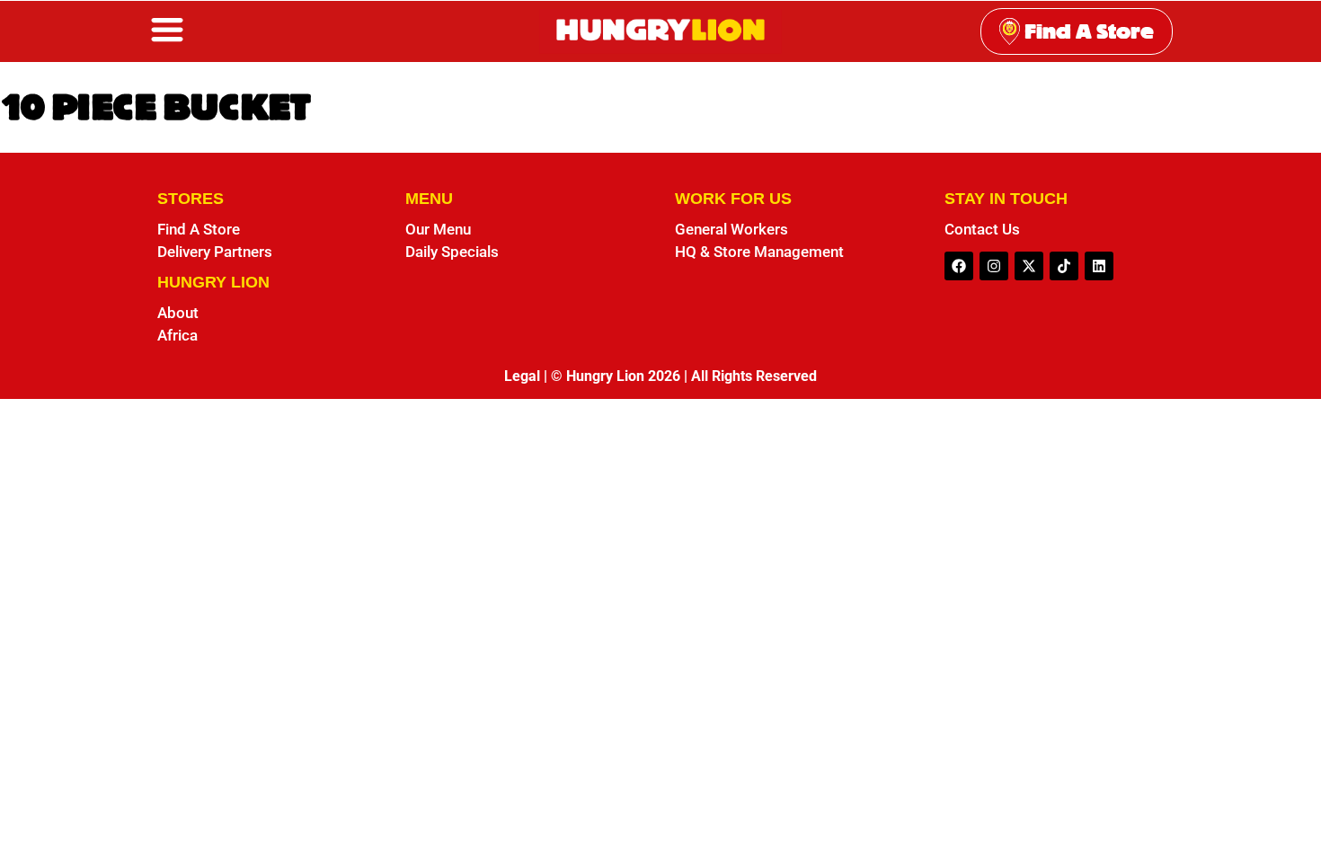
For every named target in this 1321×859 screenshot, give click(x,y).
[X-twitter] (1029, 266)
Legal (522, 376)
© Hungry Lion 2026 (615, 376)
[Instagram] (994, 266)
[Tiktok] (1064, 266)
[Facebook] (958, 266)
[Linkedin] (1099, 266)
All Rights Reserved (754, 376)
